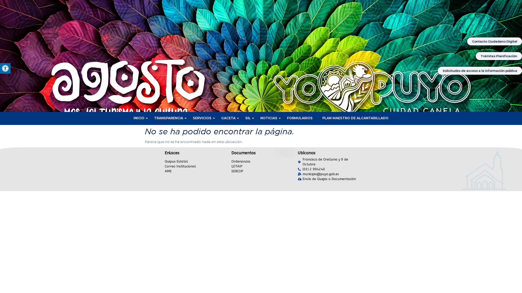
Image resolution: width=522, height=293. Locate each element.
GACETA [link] (228, 118)
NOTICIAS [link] (268, 118)
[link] (5, 68)
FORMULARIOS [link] (300, 118)
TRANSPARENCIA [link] (168, 118)
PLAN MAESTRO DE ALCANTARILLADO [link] (355, 118)
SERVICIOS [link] (202, 118)
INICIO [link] (139, 118)
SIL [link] (248, 118)
